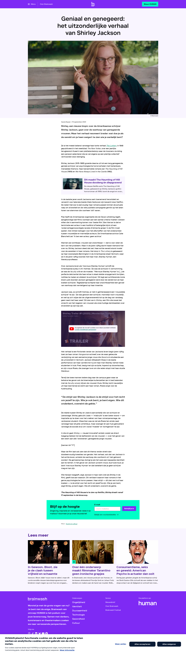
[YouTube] (43, 633)
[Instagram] (29, 633)
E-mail (97, 505)
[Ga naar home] (93, 4)
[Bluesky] (39, 633)
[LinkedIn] (36, 633)
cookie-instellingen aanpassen (85, 329)
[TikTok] (32, 633)
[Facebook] (46, 633)
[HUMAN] (148, 603)
